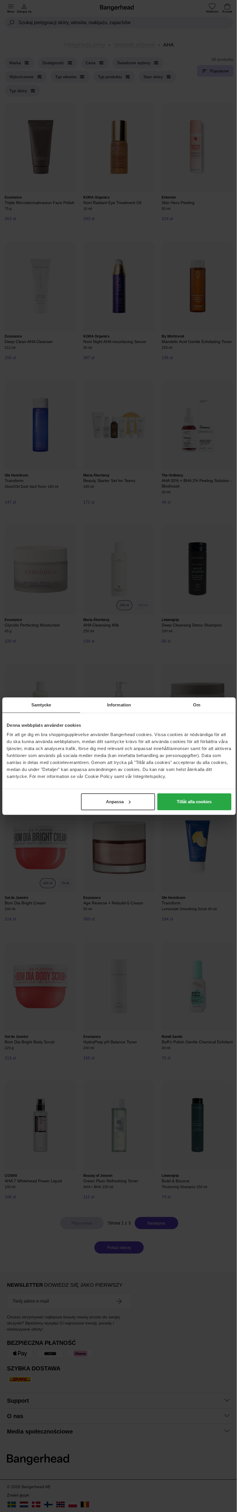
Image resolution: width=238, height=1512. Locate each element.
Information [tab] (119, 704)
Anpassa (115, 801)
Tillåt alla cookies (194, 801)
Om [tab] (196, 704)
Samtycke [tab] (41, 704)
